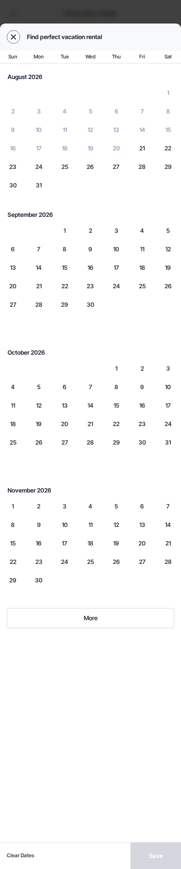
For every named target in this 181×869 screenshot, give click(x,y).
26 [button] (90, 166)
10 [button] (39, 129)
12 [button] (90, 129)
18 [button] (65, 148)
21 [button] (142, 148)
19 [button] (90, 148)
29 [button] (168, 166)
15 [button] (168, 129)
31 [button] (39, 185)
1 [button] (168, 92)
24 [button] (39, 166)
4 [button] (65, 111)
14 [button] (142, 129)
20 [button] (116, 148)
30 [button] (13, 185)
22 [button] (168, 148)
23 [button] (12, 166)
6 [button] (116, 111)
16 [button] (13, 148)
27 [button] (116, 166)
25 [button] (64, 166)
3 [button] (39, 111)
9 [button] (13, 129)
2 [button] (13, 111)
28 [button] (142, 166)
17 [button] (39, 148)
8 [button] (168, 111)
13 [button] (116, 129)
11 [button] (65, 129)
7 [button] (142, 111)
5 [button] (90, 111)
